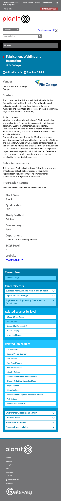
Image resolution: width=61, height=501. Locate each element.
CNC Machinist (12, 350)
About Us (8, 457)
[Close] (57, 3)
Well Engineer (12, 399)
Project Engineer (13, 386)
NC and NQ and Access (15, 317)
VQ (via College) (13, 331)
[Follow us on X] (56, 30)
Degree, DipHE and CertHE (17, 326)
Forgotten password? (46, 30)
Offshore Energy (13, 278)
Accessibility (9, 461)
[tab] (30, 291)
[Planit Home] (16, 25)
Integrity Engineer (14, 372)
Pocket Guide (9, 472)
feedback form (10, 476)
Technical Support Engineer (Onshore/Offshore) (25, 395)
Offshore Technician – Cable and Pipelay (22, 377)
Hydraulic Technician (14, 368)
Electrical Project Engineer (17, 354)
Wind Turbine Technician (16, 404)
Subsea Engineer (13, 390)
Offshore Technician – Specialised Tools (21, 381)
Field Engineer (12, 359)
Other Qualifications (14, 335)
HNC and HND (12, 322)
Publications (9, 483)
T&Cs (7, 468)
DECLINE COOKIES (49, 9)
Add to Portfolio (13, 73)
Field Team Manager (14, 363)
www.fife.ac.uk (13, 260)
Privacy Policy (9, 465)
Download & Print (35, 73)
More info (8, 9)
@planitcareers (11, 479)
